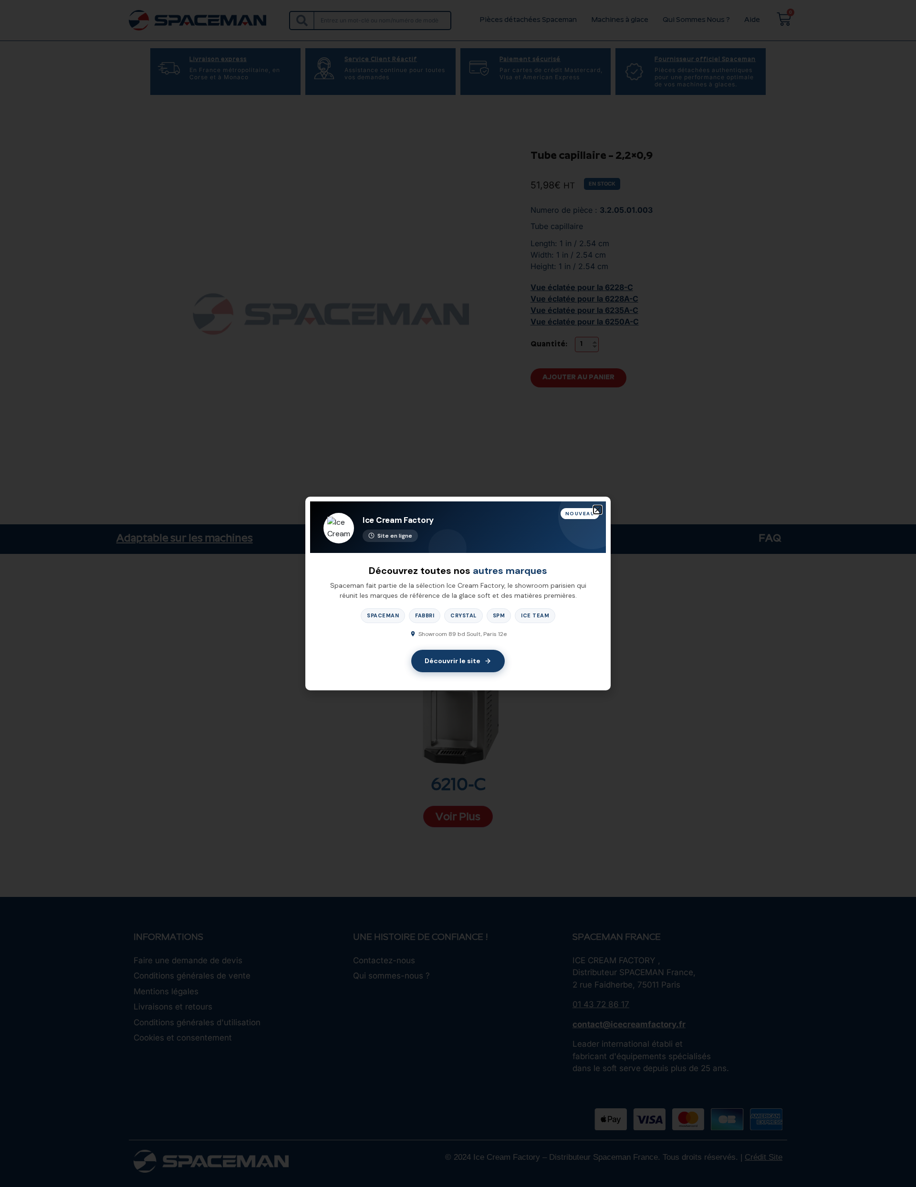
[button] (597, 509)
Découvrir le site (452, 660)
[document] (458, 593)
